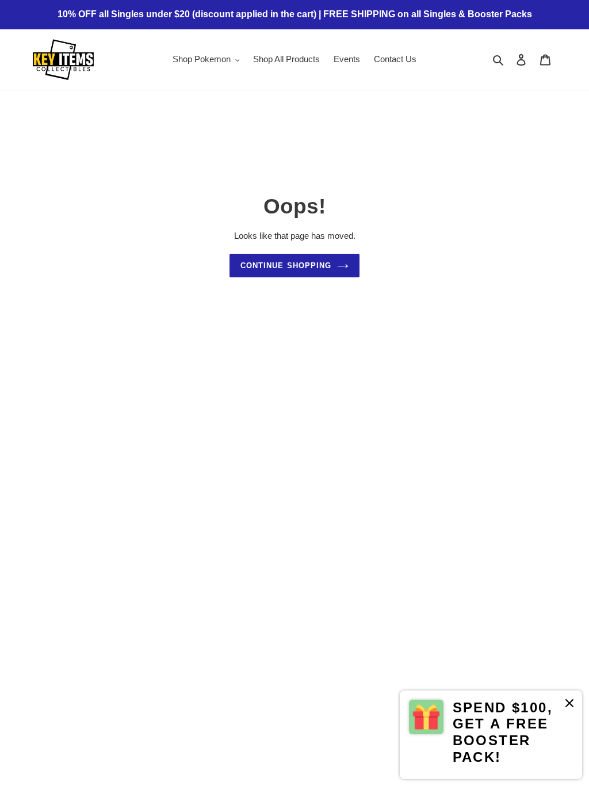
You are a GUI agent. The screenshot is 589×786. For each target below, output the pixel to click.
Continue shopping (285, 265)
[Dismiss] (569, 705)
